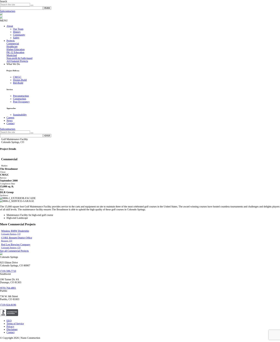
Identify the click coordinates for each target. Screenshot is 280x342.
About (9, 26)
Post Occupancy (21, 101)
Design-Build (20, 80)
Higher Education (15, 49)
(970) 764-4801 (8, 287)
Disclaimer (12, 329)
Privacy (10, 326)
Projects (10, 40)
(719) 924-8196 (8, 304)
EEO (9, 320)
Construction (19, 98)
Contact (10, 123)
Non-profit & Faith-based (19, 58)
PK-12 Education (15, 52)
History (17, 32)
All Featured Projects (17, 61)
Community (19, 34)
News (9, 120)
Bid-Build (18, 82)
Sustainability (20, 114)
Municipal (11, 55)
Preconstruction (21, 95)
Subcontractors (7, 11)
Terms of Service (15, 323)
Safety (16, 37)
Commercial (12, 43)
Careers (10, 117)
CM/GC (17, 77)
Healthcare (12, 46)
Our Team (18, 29)
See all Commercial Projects (14, 250)
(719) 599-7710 (8, 271)
